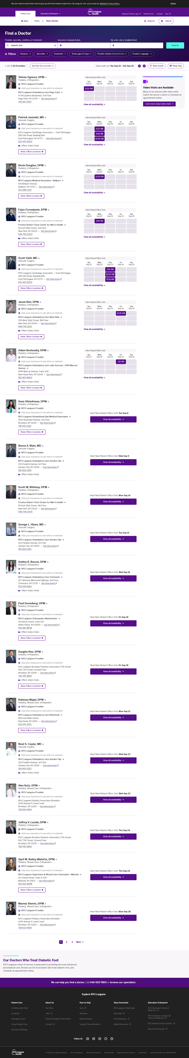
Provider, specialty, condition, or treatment (23, 40)
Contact (160, 14)
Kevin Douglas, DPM (30, 165)
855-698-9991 (171, 1053)
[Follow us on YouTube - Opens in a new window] (105, 1038)
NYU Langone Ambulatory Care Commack (39, 577)
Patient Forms (149, 14)
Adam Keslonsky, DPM (32, 350)
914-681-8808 (25, 628)
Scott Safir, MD (27, 258)
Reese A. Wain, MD (29, 445)
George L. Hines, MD (31, 524)
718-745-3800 (25, 676)
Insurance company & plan (69, 40)
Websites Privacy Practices (126, 1053)
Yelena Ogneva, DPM (31, 77)
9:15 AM (110, 269)
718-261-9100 (24, 102)
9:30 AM (99, 129)
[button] (173, 4)
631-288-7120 (24, 190)
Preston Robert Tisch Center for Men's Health (40, 225)
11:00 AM (89, 89)
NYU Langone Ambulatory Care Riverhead (39, 715)
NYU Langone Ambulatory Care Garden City (39, 461)
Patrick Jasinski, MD (31, 117)
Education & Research (49, 14)
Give (167, 14)
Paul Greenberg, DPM (31, 603)
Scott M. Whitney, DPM (32, 487)
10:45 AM (121, 313)
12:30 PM (99, 177)
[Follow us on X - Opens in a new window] (93, 1038)
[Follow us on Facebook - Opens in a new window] (87, 1038)
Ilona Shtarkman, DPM (32, 401)
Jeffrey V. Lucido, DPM (32, 822)
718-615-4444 (25, 809)
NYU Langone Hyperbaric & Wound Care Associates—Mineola (48, 874)
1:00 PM (99, 221)
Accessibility (142, 1053)
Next (78, 942)
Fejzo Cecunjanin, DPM (32, 209)
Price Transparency (76, 1053)
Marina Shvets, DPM (31, 903)
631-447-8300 (25, 141)
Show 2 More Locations (31, 288)
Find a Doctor (52, 21)
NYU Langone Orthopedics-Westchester (37, 618)
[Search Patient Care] (145, 21)
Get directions (48, 98)
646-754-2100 (25, 326)
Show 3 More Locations (31, 152)
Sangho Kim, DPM (29, 651)
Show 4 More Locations (31, 730)
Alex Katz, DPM (28, 785)
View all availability (94, 104)
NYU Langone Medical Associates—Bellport (39, 180)
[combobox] (31, 45)
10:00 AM (99, 139)
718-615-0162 (24, 426)
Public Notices (109, 1053)
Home (37, 21)
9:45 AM (99, 134)
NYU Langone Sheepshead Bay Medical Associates (43, 416)
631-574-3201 (24, 724)
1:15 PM (121, 362)
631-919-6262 (25, 586)
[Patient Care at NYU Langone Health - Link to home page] (94, 11)
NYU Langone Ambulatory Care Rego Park (39, 92)
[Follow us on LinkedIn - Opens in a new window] (111, 1038)
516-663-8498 (25, 884)
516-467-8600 (25, 377)
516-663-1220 (24, 470)
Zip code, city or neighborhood (124, 40)
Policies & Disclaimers (93, 1053)
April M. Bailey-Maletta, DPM (36, 859)
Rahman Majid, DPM (31, 699)
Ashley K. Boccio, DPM (32, 561)
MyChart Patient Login (130, 14)
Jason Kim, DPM (28, 301)
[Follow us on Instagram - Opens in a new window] (99, 1038)
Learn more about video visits (158, 104)
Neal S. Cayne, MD (29, 744)
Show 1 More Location (30, 196)
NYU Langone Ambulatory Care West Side (38, 317)
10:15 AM (110, 279)
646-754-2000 (25, 234)
